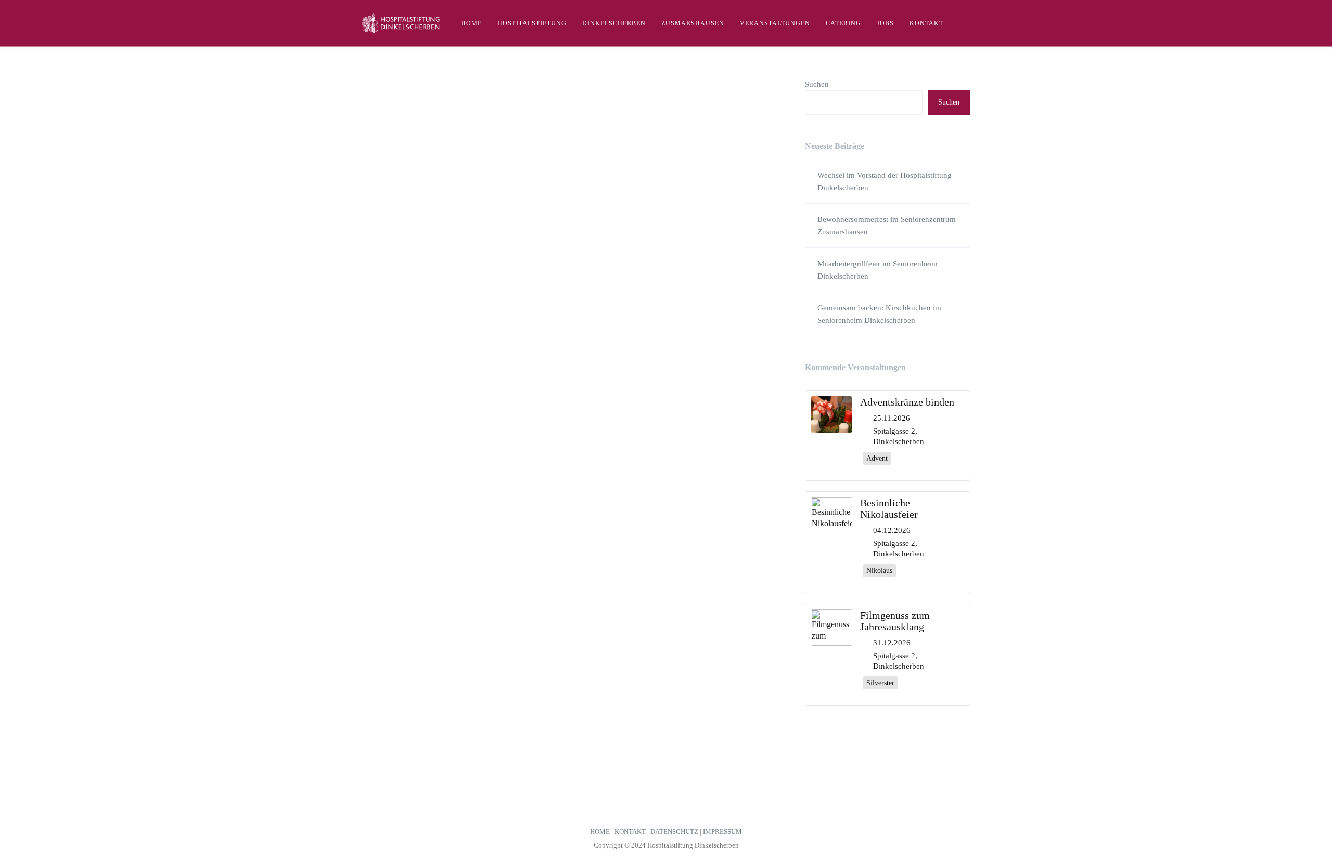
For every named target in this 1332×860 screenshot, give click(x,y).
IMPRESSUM (722, 832)
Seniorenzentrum (731, 454)
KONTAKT (630, 832)
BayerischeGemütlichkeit (397, 454)
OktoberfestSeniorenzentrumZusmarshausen (616, 454)
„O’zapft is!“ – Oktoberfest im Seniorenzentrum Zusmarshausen (548, 427)
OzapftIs (693, 454)
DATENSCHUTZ (674, 832)
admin (370, 444)
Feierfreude (452, 454)
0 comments (378, 475)
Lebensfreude (532, 454)
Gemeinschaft (490, 454)
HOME (600, 832)
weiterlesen (391, 532)
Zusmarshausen (383, 464)
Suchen (817, 84)
